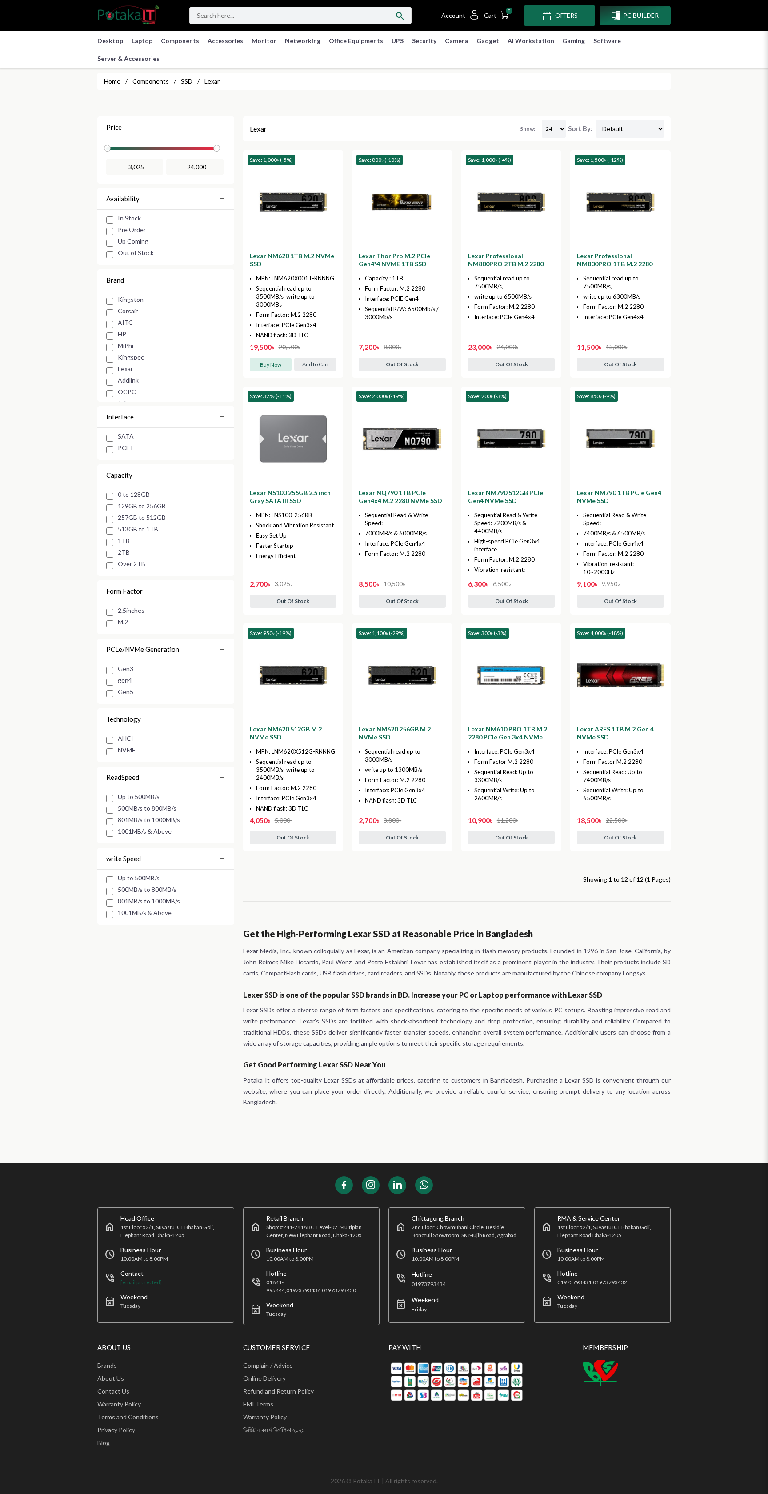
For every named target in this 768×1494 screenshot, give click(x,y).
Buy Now (270, 364)
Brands (107, 1365)
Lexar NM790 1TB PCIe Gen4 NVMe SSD (619, 496)
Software (607, 40)
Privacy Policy (116, 1430)
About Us (110, 1378)
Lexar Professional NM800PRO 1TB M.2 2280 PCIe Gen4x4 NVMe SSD (614, 264)
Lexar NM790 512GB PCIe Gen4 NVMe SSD (505, 496)
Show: (527, 128)
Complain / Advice (268, 1365)
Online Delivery (264, 1378)
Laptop (142, 40)
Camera (456, 40)
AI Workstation (531, 40)
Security (424, 40)
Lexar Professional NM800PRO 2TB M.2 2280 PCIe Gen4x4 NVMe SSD (506, 264)
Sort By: (580, 128)
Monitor (264, 40)
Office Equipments (356, 40)
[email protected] (141, 1282)
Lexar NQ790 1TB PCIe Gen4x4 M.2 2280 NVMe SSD (400, 496)
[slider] (107, 148)
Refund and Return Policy (278, 1391)
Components (180, 40)
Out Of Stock (402, 364)
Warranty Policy (119, 1404)
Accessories (225, 40)
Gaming (573, 40)
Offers (566, 15)
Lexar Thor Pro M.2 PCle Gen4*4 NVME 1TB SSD (394, 260)
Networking (302, 40)
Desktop (110, 40)
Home (112, 81)
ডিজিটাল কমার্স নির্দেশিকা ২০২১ (273, 1430)
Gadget (487, 40)
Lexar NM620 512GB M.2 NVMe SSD (286, 733)
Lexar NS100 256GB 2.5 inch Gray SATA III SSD (290, 496)
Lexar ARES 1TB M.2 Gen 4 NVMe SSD (615, 733)
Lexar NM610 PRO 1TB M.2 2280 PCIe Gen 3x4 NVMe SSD (507, 737)
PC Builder (641, 15)
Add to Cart (315, 364)
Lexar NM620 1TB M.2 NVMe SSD (292, 260)
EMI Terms (258, 1404)
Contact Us (113, 1391)
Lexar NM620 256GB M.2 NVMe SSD (395, 733)
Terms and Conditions (128, 1417)
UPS (398, 40)
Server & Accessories (128, 58)
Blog (103, 1442)
